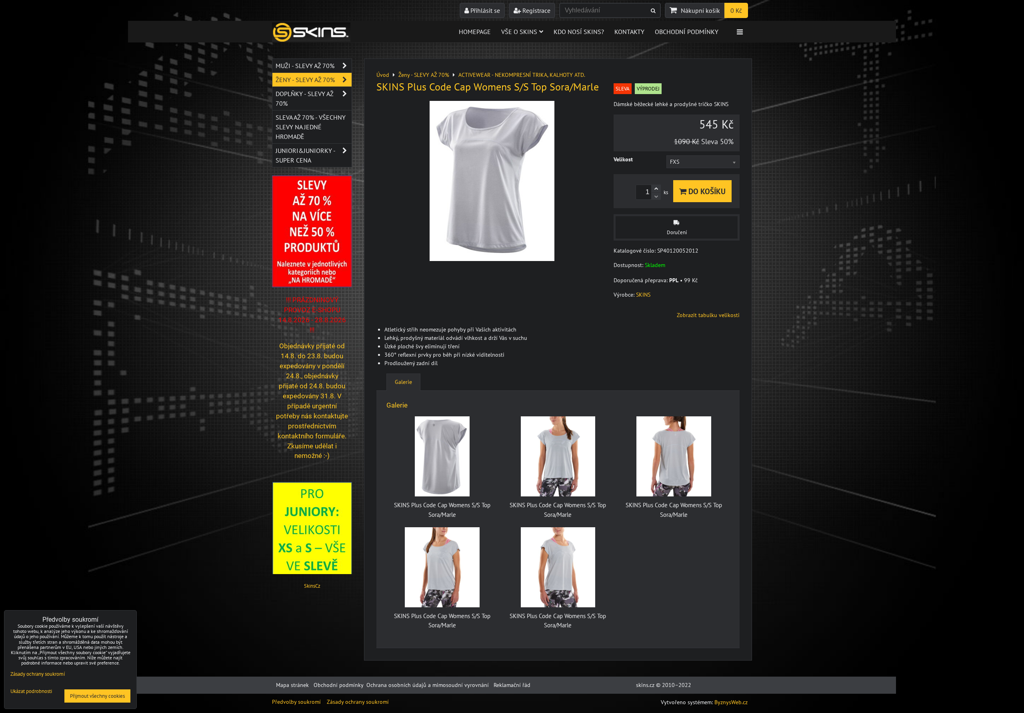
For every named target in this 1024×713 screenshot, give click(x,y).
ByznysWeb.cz (731, 702)
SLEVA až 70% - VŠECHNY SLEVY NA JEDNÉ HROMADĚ (311, 127)
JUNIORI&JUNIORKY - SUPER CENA (305, 155)
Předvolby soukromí (296, 701)
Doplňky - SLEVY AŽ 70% (305, 98)
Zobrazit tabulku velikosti (708, 315)
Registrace (535, 10)
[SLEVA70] (312, 285)
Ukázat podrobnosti (31, 692)
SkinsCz (312, 585)
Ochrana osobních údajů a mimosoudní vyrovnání (427, 685)
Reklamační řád (512, 685)
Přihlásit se (484, 10)
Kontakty (629, 32)
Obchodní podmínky (686, 32)
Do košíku (706, 191)
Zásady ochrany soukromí (358, 701)
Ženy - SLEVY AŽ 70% (305, 80)
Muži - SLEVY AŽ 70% (305, 66)
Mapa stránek (292, 685)
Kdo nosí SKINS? (579, 32)
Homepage (475, 32)
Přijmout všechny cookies (97, 696)
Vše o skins (519, 32)
